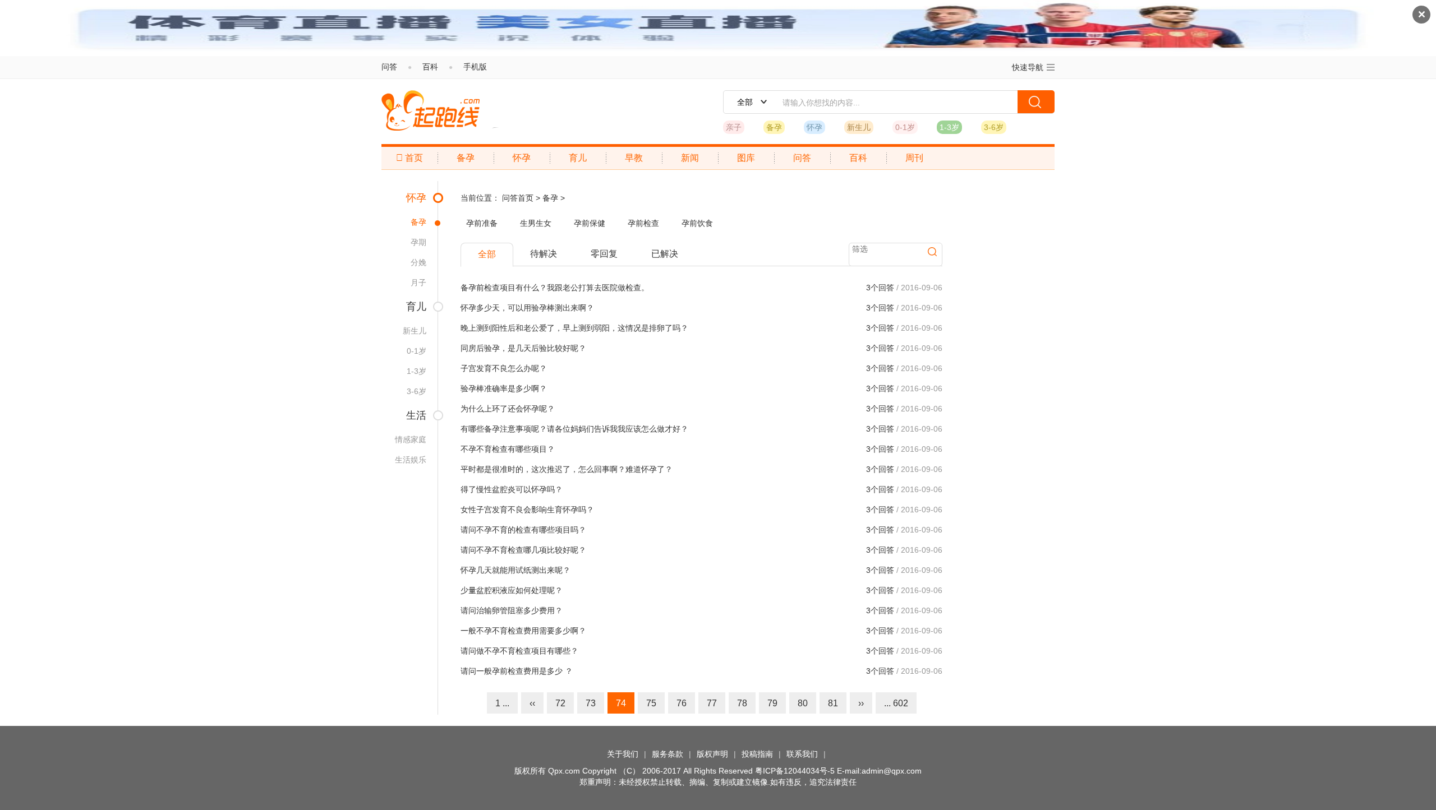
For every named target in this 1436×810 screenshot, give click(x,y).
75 (651, 703)
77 (712, 703)
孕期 (418, 242)
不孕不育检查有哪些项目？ (508, 449)
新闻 (690, 158)
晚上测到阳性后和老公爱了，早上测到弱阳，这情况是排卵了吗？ (574, 327)
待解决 (543, 253)
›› (861, 703)
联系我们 (802, 753)
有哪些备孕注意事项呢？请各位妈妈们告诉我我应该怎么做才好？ (574, 428)
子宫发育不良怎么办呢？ (504, 368)
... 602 (896, 703)
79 (772, 703)
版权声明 (712, 753)
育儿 (578, 158)
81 (833, 703)
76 (681, 703)
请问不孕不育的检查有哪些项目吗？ (523, 529)
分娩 (418, 262)
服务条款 (667, 753)
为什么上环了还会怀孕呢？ (508, 408)
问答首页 (517, 197)
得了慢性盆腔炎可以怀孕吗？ (512, 489)
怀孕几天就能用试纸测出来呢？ (515, 570)
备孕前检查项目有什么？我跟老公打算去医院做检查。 (555, 287)
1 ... (502, 703)
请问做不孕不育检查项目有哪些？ (519, 650)
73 (591, 703)
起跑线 (430, 110)
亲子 (734, 127)
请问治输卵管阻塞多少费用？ (512, 610)
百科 (430, 66)
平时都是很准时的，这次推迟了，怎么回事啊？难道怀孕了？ (567, 469)
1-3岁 (949, 127)
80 (803, 703)
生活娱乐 (410, 459)
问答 (389, 66)
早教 (634, 158)
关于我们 (622, 753)
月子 (418, 282)
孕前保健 (589, 223)
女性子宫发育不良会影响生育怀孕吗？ (527, 509)
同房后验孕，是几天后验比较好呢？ (523, 348)
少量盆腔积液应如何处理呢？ (512, 590)
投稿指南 (757, 753)
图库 (746, 158)
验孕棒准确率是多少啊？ (504, 388)
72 (560, 703)
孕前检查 (643, 223)
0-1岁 (905, 127)
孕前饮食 (697, 223)
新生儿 (859, 127)
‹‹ (532, 703)
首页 (409, 158)
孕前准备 (482, 223)
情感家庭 (410, 439)
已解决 (664, 253)
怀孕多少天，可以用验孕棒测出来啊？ (527, 307)
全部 (487, 254)
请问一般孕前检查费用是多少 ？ (517, 670)
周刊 (914, 158)
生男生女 (535, 223)
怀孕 (814, 127)
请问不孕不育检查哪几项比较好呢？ (523, 549)
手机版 (475, 66)
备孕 (774, 127)
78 (742, 703)
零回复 (604, 253)
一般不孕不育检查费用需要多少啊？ (523, 630)
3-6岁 (994, 127)
